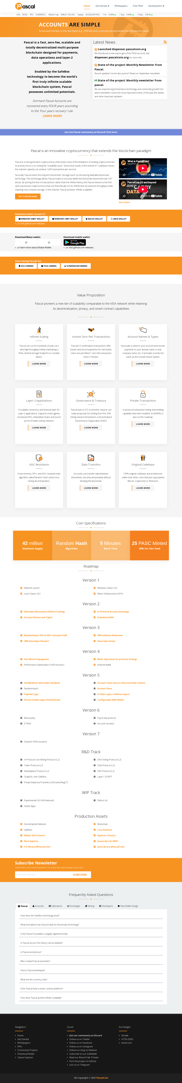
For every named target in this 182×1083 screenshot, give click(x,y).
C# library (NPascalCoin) (37, 846)
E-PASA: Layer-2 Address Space (113, 694)
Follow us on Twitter (79, 1039)
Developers (107, 906)
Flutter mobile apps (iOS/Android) (42, 699)
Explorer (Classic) (106, 835)
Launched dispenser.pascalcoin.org (121, 49)
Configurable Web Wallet (110, 699)
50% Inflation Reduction (110, 635)
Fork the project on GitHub (82, 1061)
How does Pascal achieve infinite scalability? (41, 997)
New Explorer (31, 841)
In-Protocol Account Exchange (113, 611)
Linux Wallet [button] (119, 219)
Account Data (104, 688)
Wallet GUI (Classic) (34, 835)
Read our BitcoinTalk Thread (83, 1057)
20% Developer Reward (36, 641)
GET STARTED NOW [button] (28, 196)
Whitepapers (23, 1042)
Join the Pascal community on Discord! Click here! (91, 132)
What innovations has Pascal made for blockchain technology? (49, 924)
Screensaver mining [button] (76, 266)
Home (20, 1035)
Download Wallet (25, 1053)
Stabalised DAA (105, 617)
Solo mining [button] (26, 266)
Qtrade (124, 1035)
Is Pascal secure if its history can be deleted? (41, 942)
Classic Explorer (25, 1057)
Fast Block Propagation (36, 659)
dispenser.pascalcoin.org (111, 57)
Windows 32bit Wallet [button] (66, 219)
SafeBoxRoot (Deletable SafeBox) (42, 682)
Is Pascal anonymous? (30, 952)
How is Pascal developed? (32, 970)
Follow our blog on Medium (83, 1050)
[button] (26, 242)
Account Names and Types (38, 617)
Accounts (39, 906)
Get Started (23, 1039)
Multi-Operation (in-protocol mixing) (117, 659)
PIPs (19, 1046)
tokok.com (126, 1042)
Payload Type (31, 694)
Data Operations (106, 641)
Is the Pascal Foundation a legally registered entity (44, 933)
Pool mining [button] (49, 266)
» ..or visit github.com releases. (30, 223)
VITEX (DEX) (127, 1039)
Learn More (39, 364)
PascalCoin (102, 1077)
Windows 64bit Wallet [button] (32, 219)
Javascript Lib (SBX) (107, 841)
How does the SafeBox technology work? (39, 915)
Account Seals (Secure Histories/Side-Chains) (121, 682)
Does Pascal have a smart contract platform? (41, 988)
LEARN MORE (52, 116)
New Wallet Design (129, 906)
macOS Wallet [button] (95, 219)
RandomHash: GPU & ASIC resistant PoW (45, 635)
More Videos (124, 202)
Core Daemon (104, 829)
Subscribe (80, 874)
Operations (57, 906)
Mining (91, 906)
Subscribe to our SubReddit (83, 1053)
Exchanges (75, 906)
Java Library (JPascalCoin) (110, 846)
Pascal (24, 906)
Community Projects (27, 1050)
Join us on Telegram (79, 1064)
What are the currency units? (33, 979)
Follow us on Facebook (80, 1042)
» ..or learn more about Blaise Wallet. (33, 247)
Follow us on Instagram (81, 1046)
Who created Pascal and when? (35, 961)
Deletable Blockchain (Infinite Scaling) (44, 611)
